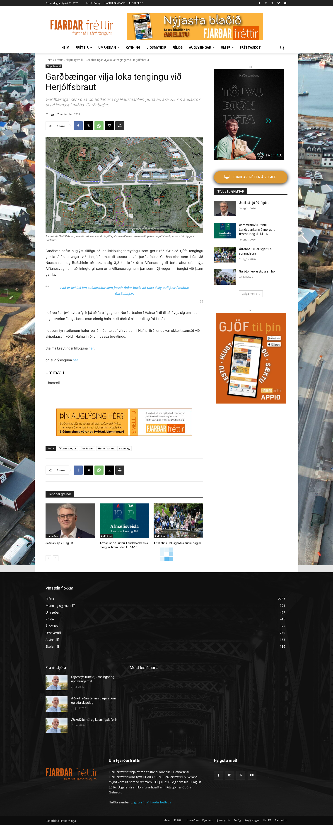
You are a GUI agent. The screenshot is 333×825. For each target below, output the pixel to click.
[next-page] (55, 558)
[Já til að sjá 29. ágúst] (70, 520)
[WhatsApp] (99, 125)
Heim (49, 60)
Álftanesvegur (67, 448)
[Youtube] (284, 3)
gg (52, 114)
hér (91, 348)
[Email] (109, 125)
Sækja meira (249, 294)
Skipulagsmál (74, 60)
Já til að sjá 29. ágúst (59, 543)
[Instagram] (266, 3)
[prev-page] (48, 558)
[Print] (119, 125)
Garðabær (87, 448)
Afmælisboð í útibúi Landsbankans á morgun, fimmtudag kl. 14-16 (257, 229)
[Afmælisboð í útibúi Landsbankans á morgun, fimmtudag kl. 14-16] (124, 520)
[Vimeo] (278, 3)
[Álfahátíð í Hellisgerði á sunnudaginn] (178, 520)
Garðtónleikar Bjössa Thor (257, 271)
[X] (272, 3)
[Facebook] (259, 3)
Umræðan (52, 536)
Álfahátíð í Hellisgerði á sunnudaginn (178, 543)
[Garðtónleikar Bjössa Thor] (225, 277)
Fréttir (59, 60)
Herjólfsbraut (106, 448)
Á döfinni (106, 536)
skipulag (124, 448)
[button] (282, 47)
